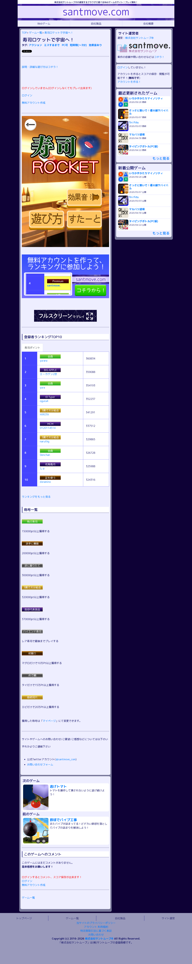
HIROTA (44, 414)
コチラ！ (159, 57)
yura (42, 387)
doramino (45, 482)
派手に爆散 (32, 543)
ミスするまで (52, 45)
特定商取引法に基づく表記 (96, 930)
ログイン (27, 95)
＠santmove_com (66, 759)
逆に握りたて (32, 565)
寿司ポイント (32, 347)
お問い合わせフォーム (40, 764)
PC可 (65, 45)
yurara (43, 360)
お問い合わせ (96, 934)
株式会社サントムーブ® (139, 38)
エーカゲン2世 (48, 374)
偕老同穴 (32, 697)
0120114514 (48, 428)
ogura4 (44, 401)
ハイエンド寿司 (32, 631)
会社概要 (148, 23)
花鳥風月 (50, 464)
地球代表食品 (32, 609)
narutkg (44, 441)
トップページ (24, 918)
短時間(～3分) (79, 45)
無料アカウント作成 (33, 102)
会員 (50, 356)
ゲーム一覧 (35, 32)
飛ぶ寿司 (32, 521)
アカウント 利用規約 (96, 927)
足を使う (50, 478)
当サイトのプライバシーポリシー (96, 923)
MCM (50, 424)
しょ (42, 468)
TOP (24, 32)
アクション (36, 45)
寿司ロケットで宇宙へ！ (58, 32)
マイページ (49, 721)
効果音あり (95, 45)
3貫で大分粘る (50, 410)
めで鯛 (32, 675)
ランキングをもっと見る (36, 496)
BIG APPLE (50, 370)
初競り (32, 653)
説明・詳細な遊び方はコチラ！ (40, 67)
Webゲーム (43, 23)
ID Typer (50, 397)
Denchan (45, 455)
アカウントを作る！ (129, 82)
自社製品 (96, 23)
